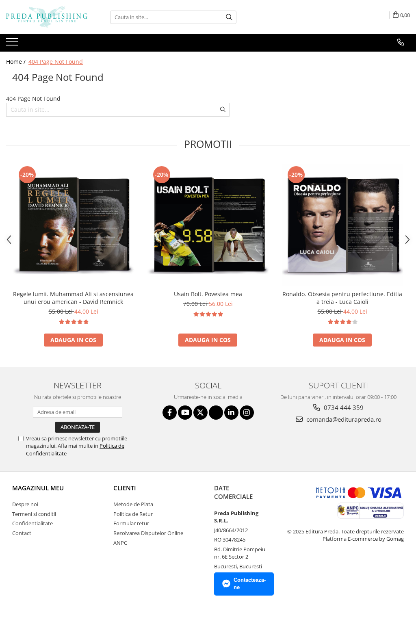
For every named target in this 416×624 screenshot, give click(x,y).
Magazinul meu (38, 488)
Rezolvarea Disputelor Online (148, 533)
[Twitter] (200, 412)
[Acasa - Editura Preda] (46, 17)
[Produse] (13, 44)
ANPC (120, 542)
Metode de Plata (133, 504)
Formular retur (131, 523)
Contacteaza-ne (250, 584)
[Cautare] (229, 17)
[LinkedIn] (231, 412)
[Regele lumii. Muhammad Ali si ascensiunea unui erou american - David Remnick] (73, 225)
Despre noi (25, 504)
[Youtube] (185, 412)
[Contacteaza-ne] (401, 42)
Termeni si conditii (34, 514)
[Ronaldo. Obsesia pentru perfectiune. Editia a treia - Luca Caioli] (342, 225)
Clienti (124, 488)
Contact (21, 533)
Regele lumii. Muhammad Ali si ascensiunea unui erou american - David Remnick (73, 298)
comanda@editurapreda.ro (343, 419)
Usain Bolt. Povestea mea (208, 294)
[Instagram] (247, 412)
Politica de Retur (133, 514)
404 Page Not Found (55, 61)
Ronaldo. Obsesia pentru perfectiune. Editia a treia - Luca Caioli (342, 298)
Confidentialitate (32, 523)
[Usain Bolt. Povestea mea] (208, 225)
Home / (16, 61)
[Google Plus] (216, 412)
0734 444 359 (343, 407)
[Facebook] (169, 412)
